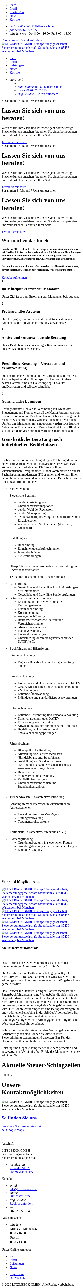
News (13, 16)
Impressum (17, 1274)
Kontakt (15, 19)
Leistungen (17, 12)
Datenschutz (17, 1277)
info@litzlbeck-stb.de (23, 1189)
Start (13, 5)
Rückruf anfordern (21, 1203)
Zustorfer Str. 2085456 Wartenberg (21, 1169)
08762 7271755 (20, 1196)
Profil (13, 8)
